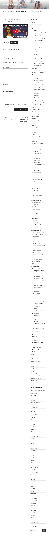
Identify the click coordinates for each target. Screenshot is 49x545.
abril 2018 (32, 508)
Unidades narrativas (36, 209)
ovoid (35, 76)
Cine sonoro (36, 276)
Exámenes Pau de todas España (39, 333)
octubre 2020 (33, 469)
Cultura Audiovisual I (34, 230)
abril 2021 (32, 455)
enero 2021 (32, 462)
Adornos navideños (36, 24)
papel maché (34, 114)
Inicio (4, 11)
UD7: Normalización (36, 351)
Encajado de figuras (36, 213)
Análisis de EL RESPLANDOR (38, 232)
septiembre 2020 (34, 472)
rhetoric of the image (34, 378)
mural (31, 368)
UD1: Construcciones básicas (38, 336)
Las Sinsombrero (37, 58)
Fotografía (34, 204)
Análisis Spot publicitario (39, 323)
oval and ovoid (37, 149)
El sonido (35, 283)
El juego (35, 127)
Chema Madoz (35, 236)
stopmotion (34, 222)
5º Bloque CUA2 (35, 317)
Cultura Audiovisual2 (34, 266)
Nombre (5, 84)
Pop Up (35, 151)
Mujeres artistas (37, 61)
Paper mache (33, 399)
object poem (34, 181)
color (35, 30)
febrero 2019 (33, 493)
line (34, 49)
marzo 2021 (32, 457)
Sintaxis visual (35, 263)
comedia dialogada (38, 278)
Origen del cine (35, 206)
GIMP (31, 354)
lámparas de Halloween (37, 216)
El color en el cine (35, 326)
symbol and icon (35, 193)
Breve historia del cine (36, 234)
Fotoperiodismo (35, 247)
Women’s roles (33, 406)
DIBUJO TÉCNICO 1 (34, 331)
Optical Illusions (35, 111)
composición (35, 241)
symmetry (36, 95)
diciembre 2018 (33, 498)
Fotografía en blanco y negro (38, 245)
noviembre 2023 (33, 421)
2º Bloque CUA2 (35, 293)
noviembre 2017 (33, 517)
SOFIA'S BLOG (12, 4)
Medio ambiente (39, 11)
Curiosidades (11, 11)
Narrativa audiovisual (36, 259)
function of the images (37, 139)
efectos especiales (39, 303)
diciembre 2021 (33, 445)
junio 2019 (32, 488)
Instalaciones (33, 356)
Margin (35, 146)
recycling (34, 118)
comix (33, 134)
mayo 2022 (32, 438)
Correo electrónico (8, 91)
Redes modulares (37, 176)
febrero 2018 (33, 510)
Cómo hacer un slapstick (37, 202)
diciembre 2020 (33, 464)
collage (33, 132)
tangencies (36, 158)
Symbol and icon (33, 383)
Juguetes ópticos (35, 252)
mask (31, 366)
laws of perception (36, 172)
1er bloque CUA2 (35, 268)
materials (34, 107)
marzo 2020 (33, 476)
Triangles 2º (36, 162)
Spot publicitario (37, 185)
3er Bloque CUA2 (35, 306)
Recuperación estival (36, 116)
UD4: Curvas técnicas (36, 344)
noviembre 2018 (33, 500)
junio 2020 (32, 474)
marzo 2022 (33, 441)
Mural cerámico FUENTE (37, 179)
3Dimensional (33, 198)
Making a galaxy (38, 47)
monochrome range (39, 38)
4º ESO (32, 211)
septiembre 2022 (34, 436)
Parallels (35, 78)
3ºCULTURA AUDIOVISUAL (36, 200)
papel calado (34, 220)
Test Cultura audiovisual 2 (37, 328)
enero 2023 (32, 431)
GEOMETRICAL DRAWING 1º (38, 72)
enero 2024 (32, 419)
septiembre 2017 (34, 522)
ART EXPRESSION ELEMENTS (38, 26)
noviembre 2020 (34, 467)
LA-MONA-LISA (6, 42)
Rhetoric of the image (36, 188)
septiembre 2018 (34, 505)
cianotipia (34, 238)
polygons (35, 82)
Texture (35, 54)
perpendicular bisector (38, 80)
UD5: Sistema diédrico (36, 347)
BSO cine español (37, 274)
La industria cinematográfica (40, 298)
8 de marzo (32, 227)
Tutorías (31, 11)
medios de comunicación (37, 257)
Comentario (6, 67)
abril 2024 (32, 417)
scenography (35, 120)
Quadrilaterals (36, 153)
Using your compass (38, 100)
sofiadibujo (16, 19)
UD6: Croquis (35, 349)
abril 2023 (32, 424)
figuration (34, 68)
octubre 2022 (33, 433)
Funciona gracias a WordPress (9, 542)
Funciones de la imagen (37, 250)
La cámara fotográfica (37, 254)
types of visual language (37, 195)
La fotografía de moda (35, 361)
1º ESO (31, 22)
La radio (35, 308)
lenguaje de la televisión (39, 310)
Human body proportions (37, 102)
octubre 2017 (33, 519)
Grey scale (37, 35)
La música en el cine (38, 287)
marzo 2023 (33, 426)
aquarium (37, 44)
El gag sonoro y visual (38, 280)
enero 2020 (33, 481)
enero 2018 (32, 512)
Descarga (13, 42)
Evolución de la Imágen (37, 243)
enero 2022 (32, 443)
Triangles (35, 97)
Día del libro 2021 (37, 104)
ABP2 (33, 125)
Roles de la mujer (37, 65)
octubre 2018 (33, 503)
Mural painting (35, 218)
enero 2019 (32, 496)
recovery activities (34, 375)
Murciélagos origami (36, 109)
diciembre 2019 (33, 484)
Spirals (35, 155)
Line (36, 51)
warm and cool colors (39, 40)
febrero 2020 (33, 479)
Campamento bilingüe (21, 11)
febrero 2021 (33, 460)
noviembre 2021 (33, 448)
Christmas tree (38, 84)
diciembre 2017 (33, 515)
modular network (35, 175)
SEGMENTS (36, 87)
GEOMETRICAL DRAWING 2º (38, 143)
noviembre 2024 (34, 414)
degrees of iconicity (36, 136)
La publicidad (36, 315)
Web (4, 97)
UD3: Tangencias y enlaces (37, 342)
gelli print (34, 141)
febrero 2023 (33, 429)
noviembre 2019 (33, 486)
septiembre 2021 (34, 453)
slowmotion (33, 380)
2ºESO (31, 123)
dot (34, 42)
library (31, 363)
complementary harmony (40, 32)
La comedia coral (37, 285)
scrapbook (34, 190)
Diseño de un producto (35, 402)
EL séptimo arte (37, 295)
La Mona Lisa (16, 49)
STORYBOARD (37, 224)
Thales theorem (37, 160)
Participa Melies (35, 261)
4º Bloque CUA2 (35, 313)
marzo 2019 (32, 491)
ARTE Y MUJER (8, 49)
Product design (35, 184)
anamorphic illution (36, 130)
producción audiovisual (38, 301)
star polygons (36, 93)
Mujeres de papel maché (39, 63)
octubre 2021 (33, 450)
